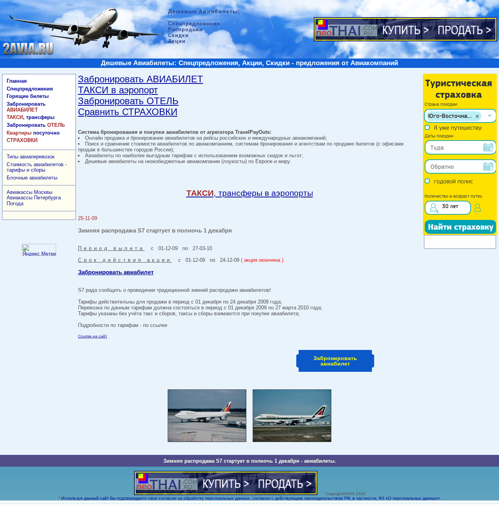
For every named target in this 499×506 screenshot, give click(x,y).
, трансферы (31, 117)
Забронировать (26, 107)
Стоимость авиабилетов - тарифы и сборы (37, 167)
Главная (17, 81)
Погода (15, 203)
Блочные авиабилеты (32, 178)
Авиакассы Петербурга (34, 198)
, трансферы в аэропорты (249, 192)
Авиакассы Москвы (29, 192)
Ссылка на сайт (92, 336)
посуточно (33, 133)
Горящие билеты (28, 96)
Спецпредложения (30, 89)
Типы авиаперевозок (31, 157)
